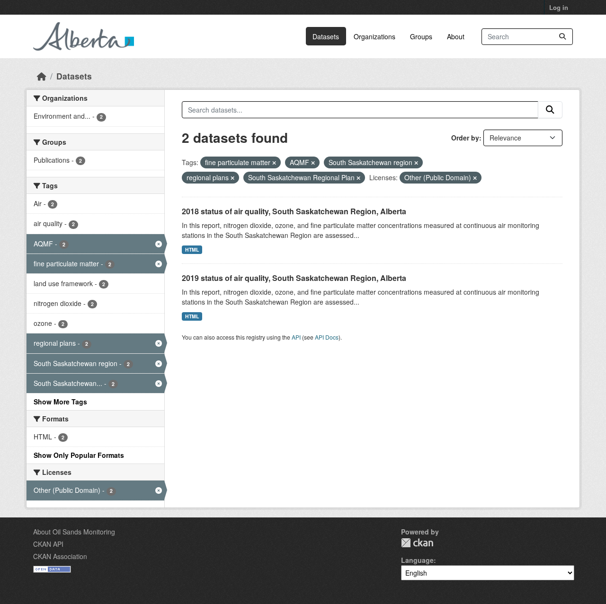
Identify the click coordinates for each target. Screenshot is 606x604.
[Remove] (274, 162)
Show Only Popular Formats (79, 455)
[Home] (41, 76)
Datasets (325, 36)
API (296, 337)
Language (417, 560)
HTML (192, 249)
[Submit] (562, 36)
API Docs (327, 337)
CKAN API (48, 544)
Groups (421, 36)
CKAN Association (60, 556)
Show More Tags (60, 401)
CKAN (417, 543)
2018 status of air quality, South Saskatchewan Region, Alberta (294, 211)
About (455, 36)
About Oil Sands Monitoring (74, 531)
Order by (465, 137)
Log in (558, 7)
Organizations (374, 36)
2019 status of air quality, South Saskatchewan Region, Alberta (294, 277)
